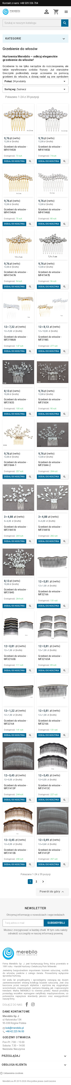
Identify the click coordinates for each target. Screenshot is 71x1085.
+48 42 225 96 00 (15, 1031)
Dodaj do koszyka (14, 161)
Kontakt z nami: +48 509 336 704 (20, 3)
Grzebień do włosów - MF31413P (15, 787)
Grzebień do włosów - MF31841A (15, 528)
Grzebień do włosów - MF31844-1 (15, 464)
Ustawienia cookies (13, 1073)
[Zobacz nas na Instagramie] (33, 1004)
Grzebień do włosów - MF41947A (15, 274)
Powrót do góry (52, 892)
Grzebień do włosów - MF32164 (15, 722)
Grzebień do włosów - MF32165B (15, 657)
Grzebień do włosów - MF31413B (15, 851)
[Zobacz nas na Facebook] (27, 1004)
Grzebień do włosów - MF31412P (50, 851)
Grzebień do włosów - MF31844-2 (50, 464)
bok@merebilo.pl (15, 1028)
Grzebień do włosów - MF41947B (50, 274)
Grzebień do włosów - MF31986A (15, 338)
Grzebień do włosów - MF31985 (50, 338)
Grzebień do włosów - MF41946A (15, 211)
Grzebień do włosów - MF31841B (50, 528)
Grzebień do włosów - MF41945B (50, 148)
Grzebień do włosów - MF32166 (50, 593)
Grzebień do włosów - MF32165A (50, 657)
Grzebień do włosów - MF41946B (50, 211)
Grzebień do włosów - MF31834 (50, 401)
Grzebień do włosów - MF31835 (15, 401)
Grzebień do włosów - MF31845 (15, 591)
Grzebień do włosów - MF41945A (15, 148)
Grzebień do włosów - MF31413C (50, 787)
